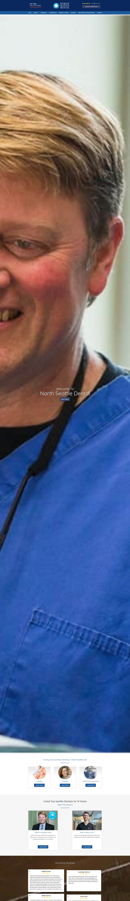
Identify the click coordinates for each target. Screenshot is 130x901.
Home (29, 12)
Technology (53, 12)
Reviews (73, 12)
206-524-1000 (35, 5)
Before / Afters (64, 12)
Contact (99, 12)
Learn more (39, 785)
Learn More (65, 399)
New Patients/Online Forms (86, 12)
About (35, 12)
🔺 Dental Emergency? (35, 7)
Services (43, 12)
